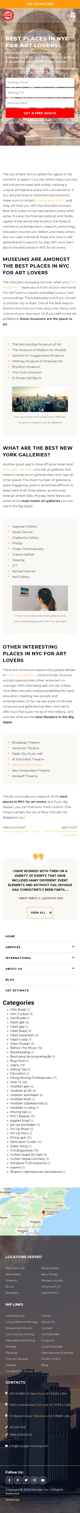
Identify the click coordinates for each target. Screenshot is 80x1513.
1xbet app (17, 1026)
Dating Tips (18, 1069)
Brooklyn (12, 1293)
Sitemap (13, 1499)
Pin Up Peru (19, 1133)
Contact (47, 1328)
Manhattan (13, 1274)
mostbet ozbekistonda (27, 1103)
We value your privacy (40, 120)
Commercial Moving (20, 1334)
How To (16, 1082)
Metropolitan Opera (27, 765)
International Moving (20, 1340)
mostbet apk (19, 1086)
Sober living (19, 1146)
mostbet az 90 (21, 1090)
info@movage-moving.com (28, 1446)
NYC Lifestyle (19, 1116)
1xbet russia (18, 1039)
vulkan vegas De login (26, 1154)
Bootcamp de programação (30, 1056)
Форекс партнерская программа (36, 1171)
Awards (11, 1365)
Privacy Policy (50, 1359)
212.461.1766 (17, 1427)
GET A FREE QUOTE (40, 113)
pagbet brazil (20, 1120)
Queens (11, 1280)
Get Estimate (17, 990)
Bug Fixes (17, 1061)
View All (38, 912)
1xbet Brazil (18, 1031)
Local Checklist (52, 1346)
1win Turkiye (19, 1014)
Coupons (47, 1340)
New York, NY (40, 1393)
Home (10, 31)
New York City (15, 1268)
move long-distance (21, 675)
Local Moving (15, 1315)
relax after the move (18, 469)
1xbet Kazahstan (22, 1035)
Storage (11, 1346)
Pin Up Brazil (19, 1129)
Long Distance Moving (21, 1322)
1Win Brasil (18, 1009)
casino (14, 1065)
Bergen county (52, 1280)
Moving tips (18, 1112)
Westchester (50, 1268)
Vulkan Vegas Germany (27, 1159)
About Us (14, 969)
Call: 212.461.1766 (40, 4)
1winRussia (18, 1018)
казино (15, 1167)
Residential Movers (19, 1328)
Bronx (10, 1286)
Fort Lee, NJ (44, 1405)
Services (13, 947)
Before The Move (23, 1048)
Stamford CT (50, 1293)
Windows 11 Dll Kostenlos (28, 1163)
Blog (10, 979)
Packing (11, 1352)
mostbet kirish (20, 1099)
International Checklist (57, 1352)
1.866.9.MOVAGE (20, 1434)
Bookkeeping (20, 1052)
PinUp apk (18, 1137)
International (18, 958)
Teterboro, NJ (42, 1416)
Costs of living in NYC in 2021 (21, 831)
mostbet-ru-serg (22, 1107)
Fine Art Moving (17, 1359)
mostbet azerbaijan (24, 1095)
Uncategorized (21, 1150)
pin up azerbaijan (23, 1124)
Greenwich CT (51, 1286)
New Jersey (49, 1274)
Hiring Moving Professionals (30, 1078)
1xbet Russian (20, 1043)
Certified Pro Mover (19, 1371)
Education (18, 1073)
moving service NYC (50, 200)
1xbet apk (17, 1022)
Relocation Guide (23, 1142)
